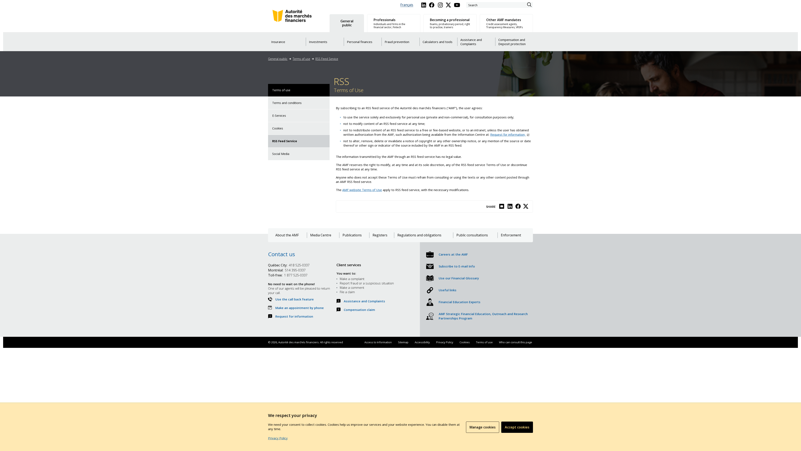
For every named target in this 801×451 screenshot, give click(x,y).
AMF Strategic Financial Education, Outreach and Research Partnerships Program (483, 316)
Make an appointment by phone (299, 308)
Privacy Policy (444, 342)
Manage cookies (483, 427)
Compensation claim (359, 310)
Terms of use (301, 59)
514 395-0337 (287, 270)
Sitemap (403, 342)
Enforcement (511, 235)
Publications (352, 235)
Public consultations (472, 235)
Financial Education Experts (459, 302)
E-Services (279, 116)
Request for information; (509, 134)
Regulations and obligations (419, 235)
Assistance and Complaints (364, 301)
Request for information (294, 316)
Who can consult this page (515, 342)
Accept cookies (517, 427)
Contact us (281, 254)
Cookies (277, 128)
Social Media (280, 154)
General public (277, 59)
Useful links (447, 290)
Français (406, 5)
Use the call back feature (294, 299)
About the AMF (287, 235)
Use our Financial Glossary (459, 278)
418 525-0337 (289, 265)
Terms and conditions (287, 103)
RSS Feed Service (326, 59)
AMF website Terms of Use (362, 190)
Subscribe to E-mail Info (457, 266)
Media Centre (320, 235)
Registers (380, 235)
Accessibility (422, 342)
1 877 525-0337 (287, 275)
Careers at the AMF (453, 254)
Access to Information (378, 342)
